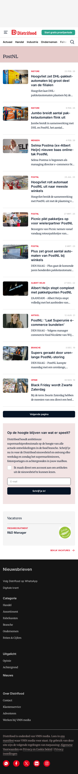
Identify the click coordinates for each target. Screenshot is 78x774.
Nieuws (8, 675)
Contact (7, 700)
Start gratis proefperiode (58, 32)
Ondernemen (11, 631)
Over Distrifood (13, 693)
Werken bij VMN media (17, 720)
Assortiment (10, 611)
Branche (8, 624)
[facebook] (16, 763)
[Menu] (6, 32)
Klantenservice (12, 707)
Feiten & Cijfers (12, 637)
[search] (72, 42)
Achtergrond (10, 667)
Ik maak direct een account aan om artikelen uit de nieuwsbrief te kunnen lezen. (40, 470)
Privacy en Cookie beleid (37, 749)
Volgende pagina (39, 414)
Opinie (7, 660)
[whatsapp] (6, 763)
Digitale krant (11, 587)
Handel (7, 605)
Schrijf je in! (39, 490)
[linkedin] (36, 763)
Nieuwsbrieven (17, 569)
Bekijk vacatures (60, 550)
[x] (26, 763)
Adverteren (9, 713)
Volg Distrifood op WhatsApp (20, 581)
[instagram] (47, 763)
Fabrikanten (10, 618)
